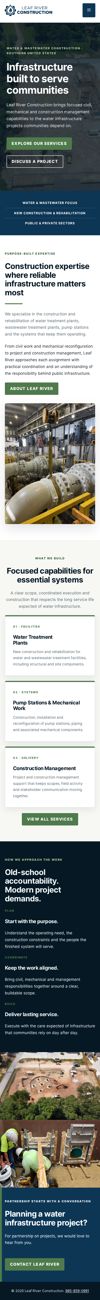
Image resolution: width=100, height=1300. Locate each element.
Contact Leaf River (34, 1264)
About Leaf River (31, 388)
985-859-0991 (77, 1291)
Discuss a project (35, 161)
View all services (50, 819)
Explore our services (39, 143)
